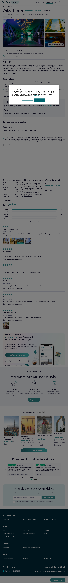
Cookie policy (36, 95)
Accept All (39, 100)
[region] (34, 95)
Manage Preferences (27, 100)
